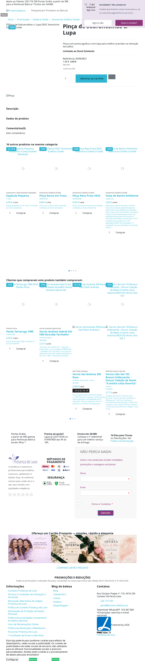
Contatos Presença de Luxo (22, 590)
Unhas (56, 598)
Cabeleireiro (59, 594)
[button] (69, 270)
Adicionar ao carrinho (92, 78)
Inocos (108, 386)
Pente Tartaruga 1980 (19, 331)
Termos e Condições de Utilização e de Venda (27, 596)
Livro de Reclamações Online (23, 624)
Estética (57, 601)
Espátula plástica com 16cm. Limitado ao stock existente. (22, 206)
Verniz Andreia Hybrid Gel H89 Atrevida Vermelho (55, 333)
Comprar (21, 213)
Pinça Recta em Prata (53, 195)
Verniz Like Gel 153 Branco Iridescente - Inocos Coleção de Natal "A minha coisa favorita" (121, 378)
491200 (75, 383)
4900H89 (43, 340)
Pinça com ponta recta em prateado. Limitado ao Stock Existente (87, 206)
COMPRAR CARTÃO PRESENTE (72, 567)
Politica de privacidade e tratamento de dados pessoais (27, 619)
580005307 (43, 198)
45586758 (110, 198)
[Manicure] (7, 16)
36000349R (77, 198)
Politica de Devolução (122, 441)
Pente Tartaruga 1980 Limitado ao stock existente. (20, 342)
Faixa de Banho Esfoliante (122, 195)
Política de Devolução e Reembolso (26, 628)
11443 (8, 198)
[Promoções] (10, 16)
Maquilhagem (60, 605)
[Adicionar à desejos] (111, 76)
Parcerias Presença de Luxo (22, 631)
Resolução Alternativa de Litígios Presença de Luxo (25, 602)
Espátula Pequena (17, 195)
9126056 (109, 389)
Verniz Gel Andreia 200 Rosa (86, 375)
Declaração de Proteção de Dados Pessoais (26, 612)
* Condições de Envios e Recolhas (26, 635)
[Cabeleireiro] (6, 16)
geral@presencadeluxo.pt (114, 605)
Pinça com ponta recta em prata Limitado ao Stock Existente (52, 206)
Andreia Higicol (45, 337)
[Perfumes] (9, 16)
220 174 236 (106, 600)
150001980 (10, 334)
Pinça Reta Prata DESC (86, 195)
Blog (55, 590)
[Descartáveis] (8, 16)
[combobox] (63, 10)
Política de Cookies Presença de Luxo (27, 607)
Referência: (69, 58)
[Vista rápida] (24, 189)
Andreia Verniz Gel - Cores (83, 380)
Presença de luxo (106, 634)
